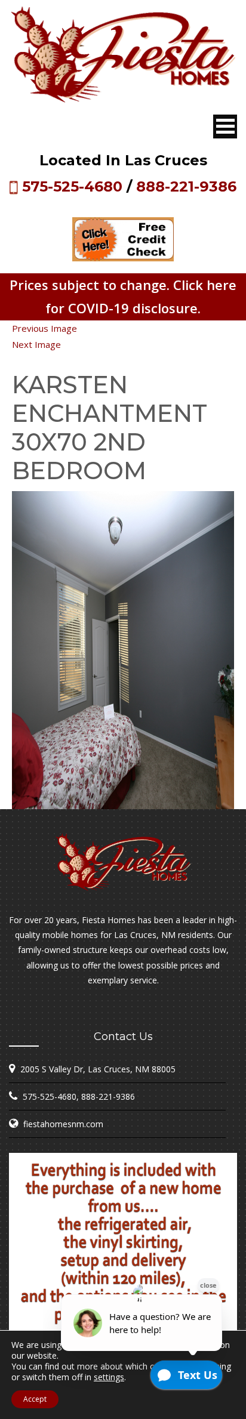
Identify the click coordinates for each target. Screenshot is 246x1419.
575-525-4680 (72, 186)
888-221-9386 (186, 186)
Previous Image (44, 328)
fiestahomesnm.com (63, 1124)
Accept (35, 1399)
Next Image (36, 344)
